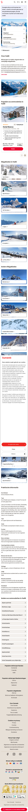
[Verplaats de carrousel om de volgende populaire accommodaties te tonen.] (25, 155)
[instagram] (14, 755)
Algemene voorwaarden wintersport (14, 747)
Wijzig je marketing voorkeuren (14, 730)
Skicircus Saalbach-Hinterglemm (14, 695)
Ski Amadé (14, 697)
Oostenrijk (14, 668)
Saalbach (14, 685)
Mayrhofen (14, 682)
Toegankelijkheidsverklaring (14, 715)
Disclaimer (14, 732)
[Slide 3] (14, 95)
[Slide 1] (12, 95)
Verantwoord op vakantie (14, 708)
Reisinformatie (14, 749)
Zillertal (14, 693)
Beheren (13, 453)
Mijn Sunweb (14, 742)
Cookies (14, 725)
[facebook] (7, 755)
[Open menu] (25, 2)
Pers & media (14, 712)
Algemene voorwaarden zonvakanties (14, 744)
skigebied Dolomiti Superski (12, 72)
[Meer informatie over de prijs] (22, 145)
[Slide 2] (13, 95)
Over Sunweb (14, 705)
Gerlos (14, 680)
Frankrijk (14, 670)
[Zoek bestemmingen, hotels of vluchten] (14, 2)
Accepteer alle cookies (13, 444)
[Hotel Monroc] (13, 129)
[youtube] (20, 755)
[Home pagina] (1, 2)
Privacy (14, 722)
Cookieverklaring (14, 727)
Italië (14, 672)
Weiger (13, 449)
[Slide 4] (15, 95)
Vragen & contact (14, 740)
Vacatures (14, 710)
